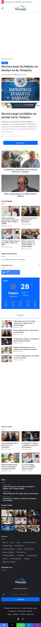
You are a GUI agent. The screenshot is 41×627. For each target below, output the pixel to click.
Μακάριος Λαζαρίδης (8, 552)
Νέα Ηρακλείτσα (21, 552)
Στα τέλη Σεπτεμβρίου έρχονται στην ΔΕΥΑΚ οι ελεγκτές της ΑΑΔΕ (10, 242)
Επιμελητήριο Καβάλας (8, 549)
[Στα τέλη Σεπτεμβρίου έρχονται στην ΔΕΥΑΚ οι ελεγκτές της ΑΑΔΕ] (10, 234)
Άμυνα (18, 542)
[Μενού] (2, 9)
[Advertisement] (20, 34)
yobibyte (29, 611)
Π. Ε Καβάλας (20, 555)
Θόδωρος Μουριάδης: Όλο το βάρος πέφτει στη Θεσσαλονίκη (29, 219)
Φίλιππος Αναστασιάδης (8, 562)
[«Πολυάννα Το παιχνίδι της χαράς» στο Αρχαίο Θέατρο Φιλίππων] (33, 520)
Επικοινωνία (30, 614)
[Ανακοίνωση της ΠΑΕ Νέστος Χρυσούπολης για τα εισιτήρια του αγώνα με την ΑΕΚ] (7, 528)
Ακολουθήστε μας (6, 567)
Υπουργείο (26, 558)
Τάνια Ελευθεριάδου (15, 558)
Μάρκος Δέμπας (29, 549)
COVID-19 (5, 542)
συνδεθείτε (21, 259)
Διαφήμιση (16, 614)
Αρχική (5, 59)
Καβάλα (10, 59)
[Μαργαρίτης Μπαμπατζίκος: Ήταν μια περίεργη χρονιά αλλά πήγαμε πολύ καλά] (6, 350)
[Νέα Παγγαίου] (20, 8)
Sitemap (22, 614)
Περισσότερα (20, 143)
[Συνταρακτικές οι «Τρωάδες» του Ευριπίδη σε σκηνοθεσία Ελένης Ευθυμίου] (6, 341)
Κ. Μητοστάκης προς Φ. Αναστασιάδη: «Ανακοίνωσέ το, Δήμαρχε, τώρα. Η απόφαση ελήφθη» (24, 323)
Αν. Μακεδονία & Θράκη (29, 542)
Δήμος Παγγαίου (19, 545)
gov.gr (12, 542)
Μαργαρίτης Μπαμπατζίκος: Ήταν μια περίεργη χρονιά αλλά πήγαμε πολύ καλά (9, 467)
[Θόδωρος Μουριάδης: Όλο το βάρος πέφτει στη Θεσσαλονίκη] (30, 211)
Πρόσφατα (20, 315)
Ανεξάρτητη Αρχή (7, 545)
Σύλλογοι (4, 558)
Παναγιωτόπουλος (32, 555)
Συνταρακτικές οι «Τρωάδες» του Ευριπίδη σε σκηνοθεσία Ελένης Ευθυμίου (30, 445)
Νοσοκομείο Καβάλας (8, 555)
